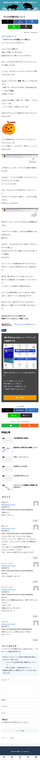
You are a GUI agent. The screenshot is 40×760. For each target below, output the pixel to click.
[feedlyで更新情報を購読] (10, 425)
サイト (3, 713)
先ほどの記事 (5, 36)
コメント (5, 680)
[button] (26, 27)
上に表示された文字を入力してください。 (15, 722)
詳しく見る (20, 397)
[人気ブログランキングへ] (8, 128)
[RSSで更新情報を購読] (29, 425)
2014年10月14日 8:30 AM (8, 589)
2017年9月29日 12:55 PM (8, 624)
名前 (3, 700)
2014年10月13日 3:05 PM (8, 504)
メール (4, 706)
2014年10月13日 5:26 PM (8, 528)
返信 (36, 520)
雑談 (5, 330)
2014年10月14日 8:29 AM (8, 565)
